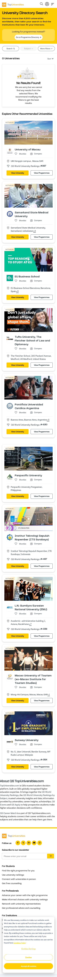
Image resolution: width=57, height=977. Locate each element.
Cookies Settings (28, 949)
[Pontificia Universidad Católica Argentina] (10, 406)
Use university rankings (13, 875)
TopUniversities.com (9, 785)
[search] (41, 4)
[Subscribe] (50, 856)
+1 (49, 694)
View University (17, 173)
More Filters (45, 48)
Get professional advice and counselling (21, 908)
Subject (27, 48)
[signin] (47, 3)
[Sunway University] (10, 741)
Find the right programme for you (18, 870)
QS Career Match (8, 813)
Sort (49, 59)
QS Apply (15, 804)
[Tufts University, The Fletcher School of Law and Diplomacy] (10, 338)
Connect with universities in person (19, 879)
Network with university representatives (21, 903)
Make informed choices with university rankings (25, 899)
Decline (28, 957)
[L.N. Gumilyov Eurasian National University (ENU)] (10, 607)
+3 (17, 291)
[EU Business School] (10, 277)
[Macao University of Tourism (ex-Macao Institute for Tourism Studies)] (10, 677)
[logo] (13, 3)
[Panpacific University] (10, 477)
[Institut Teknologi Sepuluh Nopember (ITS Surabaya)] (10, 537)
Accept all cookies (28, 966)
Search (9, 48)
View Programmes (41, 173)
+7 (30, 624)
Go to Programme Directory (28, 37)
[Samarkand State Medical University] (10, 214)
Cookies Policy (20, 943)
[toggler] (52, 3)
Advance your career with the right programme (25, 895)
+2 (34, 231)
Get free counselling (12, 883)
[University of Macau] (10, 151)
